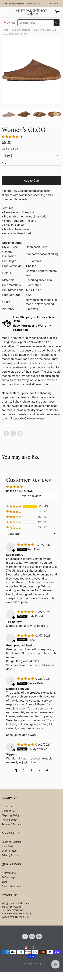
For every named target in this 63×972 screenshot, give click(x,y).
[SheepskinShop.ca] (31, 12)
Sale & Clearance (21, 29)
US (14, 22)
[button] (10, 136)
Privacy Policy (10, 855)
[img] (26, 545)
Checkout (53, 3)
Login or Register (11, 841)
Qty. (4, 163)
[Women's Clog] (8, 114)
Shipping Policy (10, 815)
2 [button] (24, 770)
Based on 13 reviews (19, 491)
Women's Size (10, 148)
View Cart (7, 846)
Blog (4, 881)
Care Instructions (11, 886)
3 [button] (31, 770)
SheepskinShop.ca (35, 963)
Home (5, 29)
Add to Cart (31, 180)
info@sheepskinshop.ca (15, 903)
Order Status (9, 850)
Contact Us (8, 810)
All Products (9, 872)
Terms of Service (11, 824)
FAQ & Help (8, 877)
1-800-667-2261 (33, 3)
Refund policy (10, 819)
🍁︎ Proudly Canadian (14, 3)
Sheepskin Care (20, 418)
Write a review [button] (31, 496)
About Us (7, 806)
